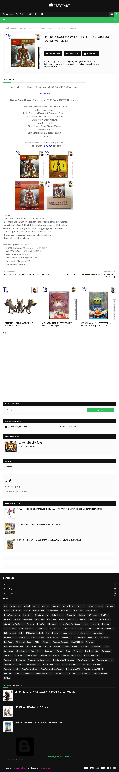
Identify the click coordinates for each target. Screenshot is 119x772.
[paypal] (86, 768)
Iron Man (105, 624)
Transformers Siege (29, 669)
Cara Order (20, 14)
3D (59, 61)
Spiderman (8, 651)
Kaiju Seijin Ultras (26, 628)
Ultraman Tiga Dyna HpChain (31, 707)
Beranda (6, 28)
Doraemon (27, 619)
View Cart (73, 53)
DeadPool (104, 615)
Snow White (96, 646)
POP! (37, 642)
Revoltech (90, 642)
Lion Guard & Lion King (104, 628)
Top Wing (7, 655)
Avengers (78, 61)
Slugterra (84, 646)
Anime (36, 606)
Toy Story (18, 655)
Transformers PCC (32, 664)
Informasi (95, 624)
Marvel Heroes (92, 64)
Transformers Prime (70, 664)
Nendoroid (66, 637)
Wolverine (86, 673)
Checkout (92, 53)
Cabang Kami (8, 14)
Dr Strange (39, 619)
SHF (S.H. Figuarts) (33, 646)
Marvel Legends (68, 633)
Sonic (106, 646)
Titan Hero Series (92, 651)
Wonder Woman (100, 673)
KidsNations (55, 628)
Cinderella (71, 615)
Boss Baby (27, 615)
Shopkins (57, 646)
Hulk (86, 624)
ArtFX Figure (68, 606)
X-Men (7, 678)
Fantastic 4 (72, 619)
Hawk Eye (41, 624)
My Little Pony (52, 637)
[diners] (108, 768)
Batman (100, 606)
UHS (17, 673)
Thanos (60, 651)
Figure (82, 619)
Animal (27, 606)
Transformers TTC (73, 669)
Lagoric (89, 628)
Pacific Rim (104, 637)
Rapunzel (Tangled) (60, 642)
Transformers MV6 (104, 660)
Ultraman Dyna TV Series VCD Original (38, 524)
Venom (58, 673)
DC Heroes (93, 615)
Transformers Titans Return (51, 669)
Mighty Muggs (9, 637)
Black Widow (53, 610)
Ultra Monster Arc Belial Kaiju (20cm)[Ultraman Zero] (45, 691)
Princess (46, 642)
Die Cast (7, 619)
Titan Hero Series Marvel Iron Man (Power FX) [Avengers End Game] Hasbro (59, 509)
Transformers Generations (38, 660)
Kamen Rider (42, 628)
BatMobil (110, 606)
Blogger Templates (46, 768)
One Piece (92, 637)
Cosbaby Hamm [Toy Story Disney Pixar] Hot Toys (57, 324)
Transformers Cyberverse (14, 660)
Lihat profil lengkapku (27, 446)
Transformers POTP (50, 664)
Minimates (23, 637)
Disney (17, 619)
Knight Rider (68, 628)
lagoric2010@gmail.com (17, 427)
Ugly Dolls (8, 673)
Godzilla (92, 619)
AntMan (45, 606)
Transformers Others (12, 664)
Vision (75, 673)
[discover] (103, 768)
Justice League (10, 628)
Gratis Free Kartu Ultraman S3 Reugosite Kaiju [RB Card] (49, 540)
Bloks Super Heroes (52, 64)
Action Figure (67, 61)
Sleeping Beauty (71, 646)
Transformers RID (11, 669)
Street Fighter (21, 651)
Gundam (30, 624)
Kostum (80, 628)
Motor (41, 637)
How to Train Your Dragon (70, 624)
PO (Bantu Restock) (23, 642)
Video (67, 673)
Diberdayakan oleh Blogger (58, 756)
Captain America (41, 615)
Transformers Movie (86, 660)
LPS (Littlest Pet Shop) (34, 633)
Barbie (90, 606)
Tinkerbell (77, 651)
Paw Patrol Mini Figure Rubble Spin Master (39, 722)
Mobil (33, 637)
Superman (49, 651)
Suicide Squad (36, 651)
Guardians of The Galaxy (73, 64)
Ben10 (27, 610)
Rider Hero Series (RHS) (13, 646)
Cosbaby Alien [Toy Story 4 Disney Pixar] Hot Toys (96, 324)
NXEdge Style (79, 637)
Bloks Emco (65, 610)
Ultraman (26, 673)
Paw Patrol (8, 642)
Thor (68, 651)
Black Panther (38, 610)
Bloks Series (89, 61)
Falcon (62, 619)
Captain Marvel (57, 615)
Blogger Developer (19, 768)
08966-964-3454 (36, 14)
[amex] (114, 768)
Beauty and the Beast (12, 610)
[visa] (91, 768)
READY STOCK (16, 28)
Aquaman (56, 606)
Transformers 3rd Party (49, 655)
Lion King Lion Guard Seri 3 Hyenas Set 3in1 (18, 324)
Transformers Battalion (71, 655)
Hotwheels (52, 624)
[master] (97, 768)
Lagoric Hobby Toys (30, 442)
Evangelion (51, 619)
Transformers (31, 655)
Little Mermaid (10, 633)
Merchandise (97, 633)
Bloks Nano (78, 610)
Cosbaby (81, 615)
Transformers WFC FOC (93, 669)
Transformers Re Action (91, 664)
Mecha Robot (83, 633)
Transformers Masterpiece (63, 660)
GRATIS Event (104, 619)
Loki (21, 633)
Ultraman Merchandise (43, 673)
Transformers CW (91, 655)
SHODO (47, 646)
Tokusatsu (106, 651)
